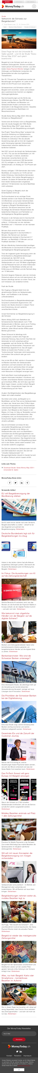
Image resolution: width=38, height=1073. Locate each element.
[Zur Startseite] (13, 6)
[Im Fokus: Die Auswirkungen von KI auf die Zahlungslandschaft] (19, 589)
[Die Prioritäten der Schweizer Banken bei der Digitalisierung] (19, 712)
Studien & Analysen (29, 27)
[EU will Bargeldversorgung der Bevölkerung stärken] (19, 509)
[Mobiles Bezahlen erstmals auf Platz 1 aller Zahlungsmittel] (19, 829)
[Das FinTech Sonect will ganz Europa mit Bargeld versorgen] (19, 789)
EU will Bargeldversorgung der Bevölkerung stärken (16, 494)
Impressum (28, 1056)
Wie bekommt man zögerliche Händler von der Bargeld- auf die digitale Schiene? (17, 616)
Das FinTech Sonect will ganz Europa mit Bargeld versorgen (15, 774)
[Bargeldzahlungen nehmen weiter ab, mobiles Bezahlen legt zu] (19, 912)
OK (19, 1069)
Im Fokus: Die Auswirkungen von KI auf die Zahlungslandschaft (18, 574)
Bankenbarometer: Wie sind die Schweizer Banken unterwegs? (16, 656)
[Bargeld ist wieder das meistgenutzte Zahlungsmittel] (19, 952)
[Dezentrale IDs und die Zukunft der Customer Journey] (19, 749)
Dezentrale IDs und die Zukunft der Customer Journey (18, 734)
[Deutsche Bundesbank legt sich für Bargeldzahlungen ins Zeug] (19, 549)
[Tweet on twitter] (15, 483)
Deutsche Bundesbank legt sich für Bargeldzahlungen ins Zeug (18, 534)
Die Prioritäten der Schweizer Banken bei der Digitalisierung (19, 696)
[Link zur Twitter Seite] (17, 1051)
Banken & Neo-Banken (15, 27)
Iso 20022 (30, 2)
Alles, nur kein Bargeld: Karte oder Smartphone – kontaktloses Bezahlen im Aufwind (18, 978)
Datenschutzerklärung (24, 1065)
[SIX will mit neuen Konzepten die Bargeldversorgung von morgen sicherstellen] (19, 872)
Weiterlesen (20, 529)
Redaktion (17, 1056)
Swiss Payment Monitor (15, 69)
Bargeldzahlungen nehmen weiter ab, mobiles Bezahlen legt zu (19, 896)
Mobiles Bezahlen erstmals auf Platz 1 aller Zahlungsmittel (18, 814)
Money (7, 2)
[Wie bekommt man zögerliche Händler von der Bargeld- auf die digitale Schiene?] (19, 632)
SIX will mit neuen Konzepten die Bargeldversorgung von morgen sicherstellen (17, 855)
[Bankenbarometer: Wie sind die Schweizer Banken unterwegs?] (19, 672)
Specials (19, 2)
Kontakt (9, 1056)
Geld (5, 27)
